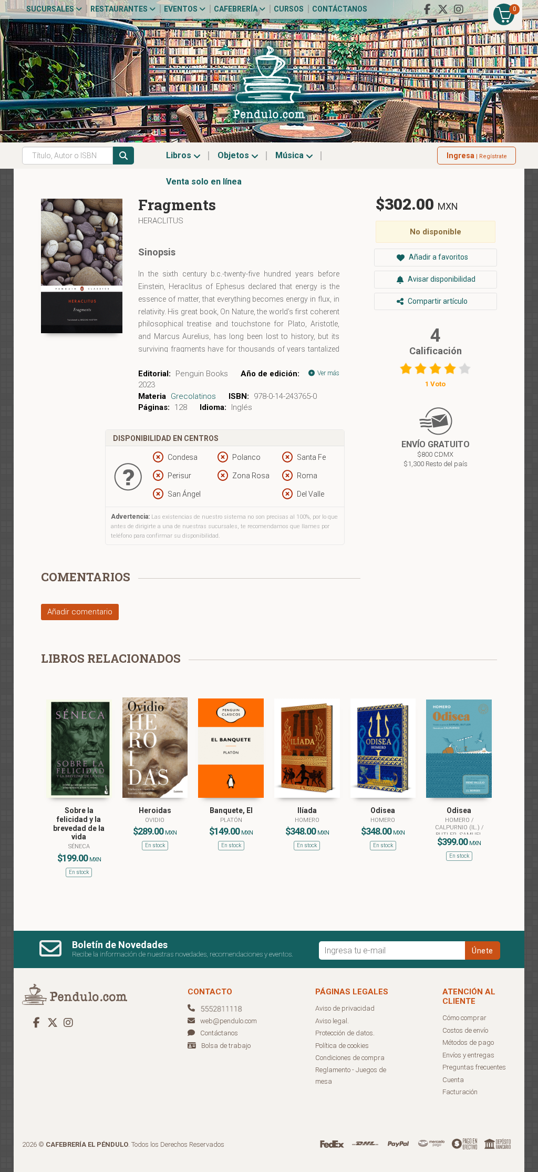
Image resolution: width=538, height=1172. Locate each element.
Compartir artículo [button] (437, 301)
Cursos (289, 9)
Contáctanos (339, 9)
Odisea (382, 810)
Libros (179, 155)
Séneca (79, 846)
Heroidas (155, 810)
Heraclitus (160, 220)
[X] (443, 9)
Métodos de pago (468, 1042)
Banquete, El (231, 810)
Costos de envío (465, 1030)
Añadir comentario (79, 611)
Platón (231, 820)
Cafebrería (236, 9)
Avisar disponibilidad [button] (440, 279)
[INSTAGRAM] (459, 9)
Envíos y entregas (468, 1055)
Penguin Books (201, 373)
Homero (307, 820)
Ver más (327, 373)
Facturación (460, 1092)
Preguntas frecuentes (474, 1067)
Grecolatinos (193, 396)
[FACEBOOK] (427, 9)
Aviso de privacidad (345, 1008)
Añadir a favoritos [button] (437, 257)
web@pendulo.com (228, 1021)
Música (290, 155)
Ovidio (154, 820)
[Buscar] (123, 156)
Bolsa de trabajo (226, 1046)
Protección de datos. (345, 1033)
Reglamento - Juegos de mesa (350, 1076)
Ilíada (307, 810)
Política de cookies (342, 1046)
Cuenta (453, 1080)
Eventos (181, 9)
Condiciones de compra (350, 1058)
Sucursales (51, 9)
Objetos (234, 155)
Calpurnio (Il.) (458, 827)
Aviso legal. (332, 1021)
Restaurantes (119, 9)
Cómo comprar (464, 1018)
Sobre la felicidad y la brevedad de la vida (79, 823)
